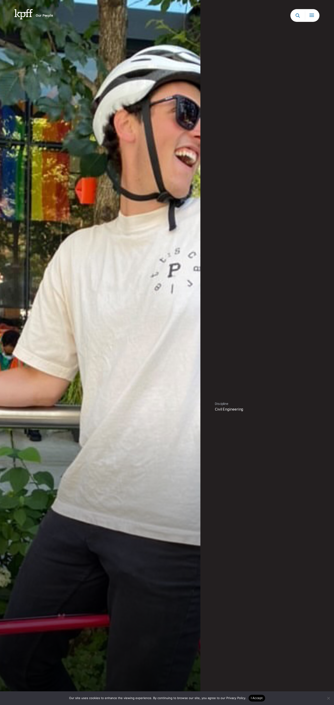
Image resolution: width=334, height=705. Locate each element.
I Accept (257, 698)
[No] (328, 698)
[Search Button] (297, 15)
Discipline (221, 404)
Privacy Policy (235, 698)
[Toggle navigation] (312, 15)
